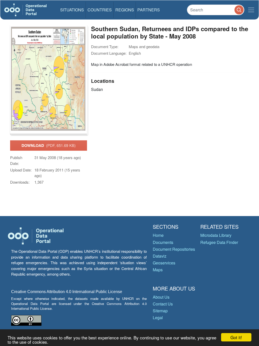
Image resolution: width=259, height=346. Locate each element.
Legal (158, 317)
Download (48, 145)
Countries (100, 10)
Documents (163, 242)
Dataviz (159, 256)
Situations (72, 10)
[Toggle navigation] (251, 10)
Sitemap (160, 311)
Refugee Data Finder (219, 242)
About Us (161, 297)
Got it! (236, 337)
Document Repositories (174, 249)
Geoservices (164, 263)
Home (158, 235)
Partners (148, 10)
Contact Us (163, 304)
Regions (124, 10)
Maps (158, 270)
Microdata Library (215, 235)
